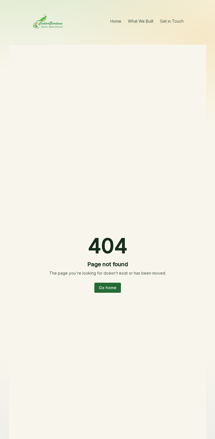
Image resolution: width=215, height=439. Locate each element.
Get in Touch (172, 21)
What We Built (140, 21)
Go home (107, 287)
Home (115, 21)
